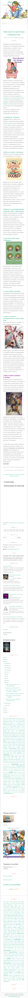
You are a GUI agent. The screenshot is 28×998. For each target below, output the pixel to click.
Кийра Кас (15, 744)
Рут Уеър (13, 776)
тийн (23, 784)
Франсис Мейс (9, 789)
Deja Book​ (13, 792)
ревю (11, 772)
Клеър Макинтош (12, 930)
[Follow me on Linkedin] (17, 530)
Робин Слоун (22, 774)
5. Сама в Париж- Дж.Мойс (11, 291)
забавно (23, 739)
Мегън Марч (14, 758)
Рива (22, 772)
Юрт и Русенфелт (17, 978)
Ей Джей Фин (20, 921)
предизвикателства (6, 766)
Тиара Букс (19, 784)
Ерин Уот (15, 739)
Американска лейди (7, 721)
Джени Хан (6, 730)
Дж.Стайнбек (6, 729)
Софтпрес (17, 781)
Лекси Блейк (6, 751)
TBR (19, 470)
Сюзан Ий (9, 784)
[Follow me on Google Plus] (11, 530)
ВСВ (24, 724)
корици (19, 747)
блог (15, 723)
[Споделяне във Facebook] (8, 463)
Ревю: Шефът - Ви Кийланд (15, 606)
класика (20, 744)
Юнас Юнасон (18, 790)
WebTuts (10, 995)
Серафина (13, 779)
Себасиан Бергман (7, 779)
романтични (6, 777)
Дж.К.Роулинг (17, 727)
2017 (4, 710)
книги (10, 745)
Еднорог (19, 736)
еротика (19, 739)
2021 (4, 657)
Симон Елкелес (7, 781)
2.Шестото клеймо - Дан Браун (13, 152)
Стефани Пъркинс (13, 969)
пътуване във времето (19, 769)
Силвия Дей (22, 780)
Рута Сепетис (18, 777)
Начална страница (14, 476)
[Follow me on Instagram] (20, 530)
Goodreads (5, 629)
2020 (4, 659)
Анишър (17, 721)
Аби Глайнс (19, 718)
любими (19, 753)
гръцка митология (6, 726)
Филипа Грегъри (21, 787)
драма (14, 735)
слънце (13, 781)
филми (4, 789)
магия (12, 755)
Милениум (5, 759)
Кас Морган (19, 742)
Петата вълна (9, 762)
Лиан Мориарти (13, 751)
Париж (4, 762)
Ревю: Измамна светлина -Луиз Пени (15, 693)
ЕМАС (4, 739)
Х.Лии (14, 789)
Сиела (17, 780)
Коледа (18, 745)
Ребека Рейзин (6, 772)
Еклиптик (8, 738)
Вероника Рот (14, 724)
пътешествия (10, 769)
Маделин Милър (18, 755)
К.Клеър (5, 742)
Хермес (23, 789)
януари (6, 705)
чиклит (8, 790)
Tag (4, 793)
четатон (5, 790)
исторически (18, 741)
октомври (6, 667)
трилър (9, 786)
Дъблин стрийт (17, 920)
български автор (21, 723)
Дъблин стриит (18, 735)
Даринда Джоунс (21, 726)
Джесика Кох (14, 732)
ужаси (13, 786)
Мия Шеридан (17, 759)
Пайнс (16, 761)
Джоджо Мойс (6, 733)
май (5, 678)
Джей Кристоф (13, 729)
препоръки (13, 766)
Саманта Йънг (11, 778)
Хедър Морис (18, 789)
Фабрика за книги (13, 973)
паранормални (21, 761)
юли (5, 674)
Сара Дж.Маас (10, 470)
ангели (14, 721)
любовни (6, 755)
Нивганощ (23, 759)
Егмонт (14, 736)
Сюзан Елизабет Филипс (9, 970)
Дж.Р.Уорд (23, 727)
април (5, 680)
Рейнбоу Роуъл (17, 772)
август (5, 672)
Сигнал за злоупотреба (11, 885)
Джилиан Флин (21, 732)
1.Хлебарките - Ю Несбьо (11, 117)
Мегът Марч (22, 758)
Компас (14, 747)
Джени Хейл (15, 730)
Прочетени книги (7, 566)
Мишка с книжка (10, 37)
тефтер (15, 784)
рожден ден (18, 775)
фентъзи (15, 787)
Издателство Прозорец (10, 741)
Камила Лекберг (12, 742)
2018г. (4, 718)
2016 (4, 712)
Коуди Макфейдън (12, 933)
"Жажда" (9, 125)
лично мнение (21, 751)
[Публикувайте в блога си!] (5, 463)
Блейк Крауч (10, 723)
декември (6, 663)
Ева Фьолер (9, 736)
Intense (16, 792)
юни (5, 676)
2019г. (7, 718)
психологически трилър (15, 767)
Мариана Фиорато (21, 756)
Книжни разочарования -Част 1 (13, 688)
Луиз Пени (13, 753)
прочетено (5, 767)
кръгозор (23, 750)
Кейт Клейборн (9, 744)
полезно (8, 764)
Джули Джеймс (13, 918)
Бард (4, 723)
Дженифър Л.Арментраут (12, 915)
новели (10, 761)
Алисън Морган (21, 720)
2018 (4, 708)
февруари (6, 703)
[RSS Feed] (23, 530)
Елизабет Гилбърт (21, 738)
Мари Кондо (14, 756)
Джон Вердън (13, 733)
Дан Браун (18, 467)
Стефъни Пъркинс (11, 783)
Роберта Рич (16, 773)
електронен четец (13, 738)
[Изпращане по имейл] (4, 463)
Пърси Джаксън (20, 953)
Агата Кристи (6, 903)
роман (23, 775)
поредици (22, 764)
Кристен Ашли (6, 750)
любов (24, 753)
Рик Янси (10, 774)
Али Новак (9, 720)
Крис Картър (21, 748)
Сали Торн (5, 778)
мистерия (10, 759)
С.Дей (23, 777)
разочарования (15, 770)
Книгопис (14, 745)
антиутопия (22, 721)
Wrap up (22, 470)
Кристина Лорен (12, 750)
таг (12, 784)
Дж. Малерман (11, 727)
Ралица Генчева (22, 770)
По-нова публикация (9, 474)
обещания (13, 761)
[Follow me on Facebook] (5, 530)
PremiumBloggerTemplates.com (14, 996)
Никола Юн (5, 761)
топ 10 (4, 786)
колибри (23, 745)
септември (7, 670)
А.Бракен (13, 718)
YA (13, 793)
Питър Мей (14, 762)
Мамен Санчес (13, 941)
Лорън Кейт (6, 753)
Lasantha (21, 995)
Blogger (22, 994)
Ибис (4, 741)
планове (23, 762)
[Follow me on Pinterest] (14, 530)
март (5, 682)
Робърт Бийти (6, 775)
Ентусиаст (8, 739)
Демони (5, 727)
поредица (15, 764)
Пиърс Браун (19, 762)
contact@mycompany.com (13, 549)
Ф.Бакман (17, 786)
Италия (23, 741)
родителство (13, 775)
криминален (13, 748)
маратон (9, 756)
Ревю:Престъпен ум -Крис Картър (11, 585)
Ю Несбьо (15, 470)
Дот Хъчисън (9, 735)
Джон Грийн (19, 733)
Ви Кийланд (20, 724)
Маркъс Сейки (6, 758)
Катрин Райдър (10, 928)
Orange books (21, 792)
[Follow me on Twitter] (8, 530)
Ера (11, 739)
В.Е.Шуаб (5, 724)
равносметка (5, 770)
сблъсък (23, 778)
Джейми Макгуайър (21, 729)
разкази (9, 770)
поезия (4, 764)
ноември (6, 665)
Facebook (5, 634)
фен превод (9, 787)
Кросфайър (17, 750)
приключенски (20, 766)
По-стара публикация (19, 474)
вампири (10, 724)
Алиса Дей (14, 720)
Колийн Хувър (7, 747)
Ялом (9, 792)
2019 (4, 661)
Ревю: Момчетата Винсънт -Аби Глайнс (12, 616)
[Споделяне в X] (6, 463)
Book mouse (14, 2)
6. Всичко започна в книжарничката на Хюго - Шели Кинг (13, 318)
